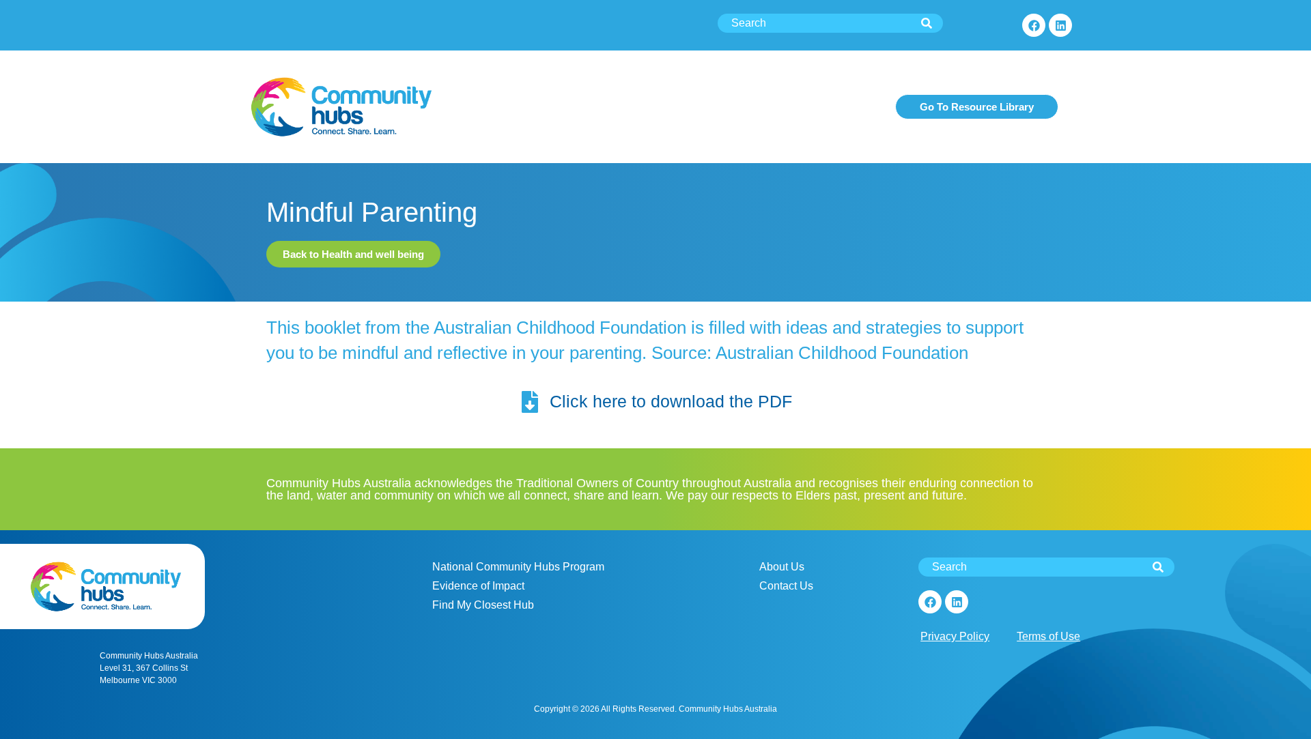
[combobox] (830, 23)
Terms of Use (1048, 636)
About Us (781, 567)
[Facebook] (1033, 25)
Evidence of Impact (478, 586)
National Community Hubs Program (518, 567)
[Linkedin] (1060, 25)
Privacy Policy (954, 636)
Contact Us (786, 586)
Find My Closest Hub (483, 605)
